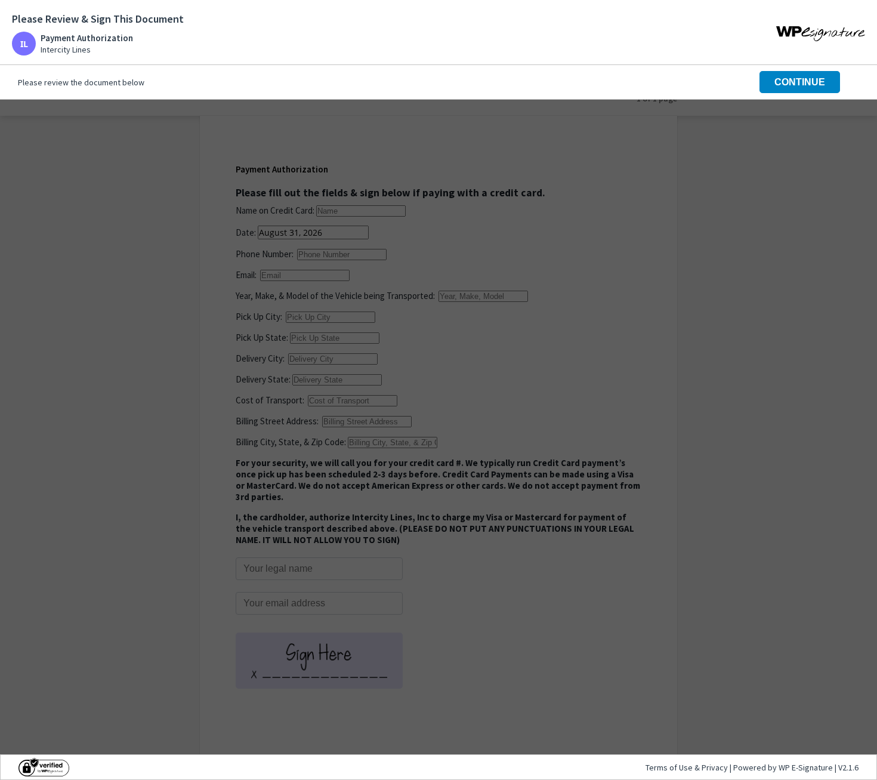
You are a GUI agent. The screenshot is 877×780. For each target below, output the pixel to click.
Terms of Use (670, 767)
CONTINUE (799, 82)
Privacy (715, 767)
